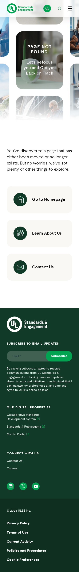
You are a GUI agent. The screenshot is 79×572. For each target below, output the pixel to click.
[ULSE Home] (20, 8)
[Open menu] (70, 8)
